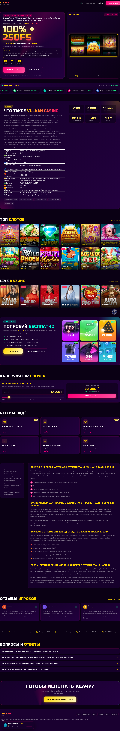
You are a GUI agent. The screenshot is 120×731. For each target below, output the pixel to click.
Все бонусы (34, 70)
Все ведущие (113, 282)
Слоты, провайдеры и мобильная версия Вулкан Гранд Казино (12, 492)
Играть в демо (13, 351)
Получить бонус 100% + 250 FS (60, 699)
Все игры (114, 220)
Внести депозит (92, 396)
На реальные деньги (36, 351)
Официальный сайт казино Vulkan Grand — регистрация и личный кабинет (12, 478)
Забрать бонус (12, 70)
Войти (100, 3)
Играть (29, 725)
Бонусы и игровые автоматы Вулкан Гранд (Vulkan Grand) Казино (12, 471)
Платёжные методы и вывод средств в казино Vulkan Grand (12, 485)
